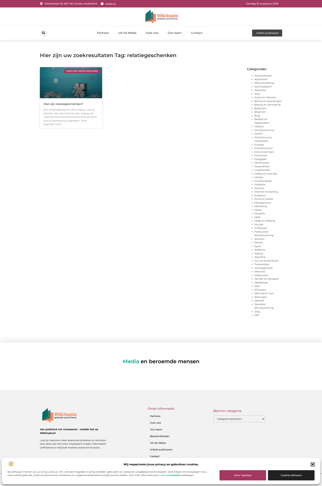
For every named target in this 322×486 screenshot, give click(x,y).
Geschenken (262, 162)
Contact (196, 33)
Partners (103, 33)
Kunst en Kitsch (263, 198)
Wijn (257, 285)
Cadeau (259, 126)
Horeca (258, 177)
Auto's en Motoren (265, 97)
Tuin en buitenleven (266, 260)
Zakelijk (259, 300)
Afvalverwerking (264, 82)
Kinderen (260, 195)
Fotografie (260, 159)
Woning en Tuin (264, 293)
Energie (259, 144)
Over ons (152, 33)
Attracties (260, 90)
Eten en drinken (264, 151)
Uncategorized (263, 267)
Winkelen (260, 289)
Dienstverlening (264, 130)
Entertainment (263, 148)
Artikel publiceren (161, 449)
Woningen (260, 296)
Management (262, 202)
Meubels (259, 213)
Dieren (258, 133)
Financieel (260, 155)
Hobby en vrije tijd (265, 173)
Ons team (175, 33)
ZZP (256, 315)
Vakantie (259, 271)
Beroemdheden (160, 436)
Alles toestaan (243, 475)
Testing (258, 253)
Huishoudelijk (263, 180)
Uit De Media (127, 33)
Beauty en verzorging (267, 104)
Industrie (259, 184)
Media (258, 209)
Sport (257, 246)
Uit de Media (158, 442)
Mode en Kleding (264, 220)
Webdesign (261, 282)
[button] (313, 464)
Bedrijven (260, 108)
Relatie (258, 242)
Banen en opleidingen (268, 101)
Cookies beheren (291, 475)
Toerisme (259, 256)
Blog (257, 115)
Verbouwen (261, 275)
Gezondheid (261, 166)
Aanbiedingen (263, 75)
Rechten (259, 238)
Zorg (257, 311)
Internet (259, 188)
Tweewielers (261, 264)
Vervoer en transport (266, 278)
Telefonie (259, 249)
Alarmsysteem (263, 86)
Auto (257, 93)
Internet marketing (266, 191)
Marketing (260, 206)
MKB (257, 217)
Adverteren (261, 79)
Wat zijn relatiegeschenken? (63, 104)
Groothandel (262, 169)
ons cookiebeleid (170, 475)
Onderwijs (260, 227)
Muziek (258, 224)
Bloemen (260, 111)
